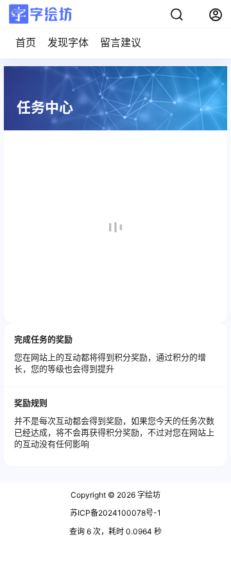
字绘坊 (147, 495)
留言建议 (120, 42)
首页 (25, 42)
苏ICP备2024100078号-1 (115, 513)
